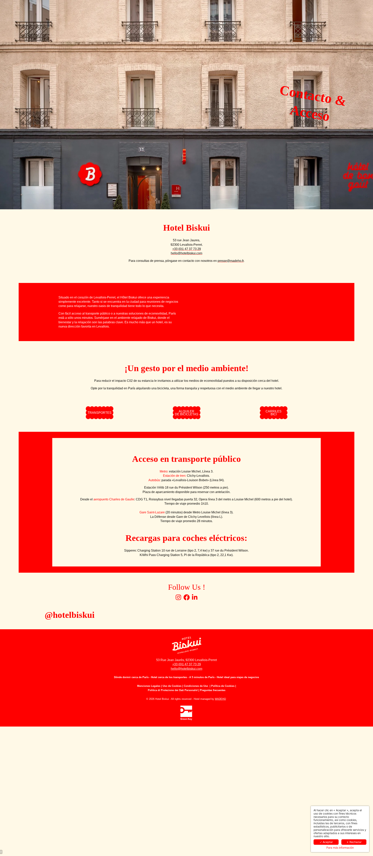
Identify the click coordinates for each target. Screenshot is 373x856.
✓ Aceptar (326, 842)
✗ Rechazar (354, 842)
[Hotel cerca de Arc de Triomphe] (194, 598)
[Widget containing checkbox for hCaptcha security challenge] (303, 588)
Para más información (340, 847)
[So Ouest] (186, 598)
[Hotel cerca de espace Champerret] (178, 598)
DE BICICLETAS (186, 413)
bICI (273, 413)
